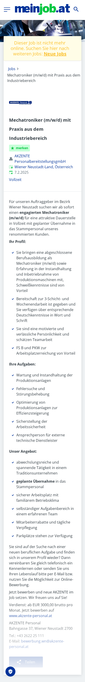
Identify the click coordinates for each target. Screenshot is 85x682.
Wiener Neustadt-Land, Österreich (44, 166)
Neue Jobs (55, 54)
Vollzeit (15, 179)
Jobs (11, 68)
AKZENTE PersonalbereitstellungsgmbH (40, 158)
